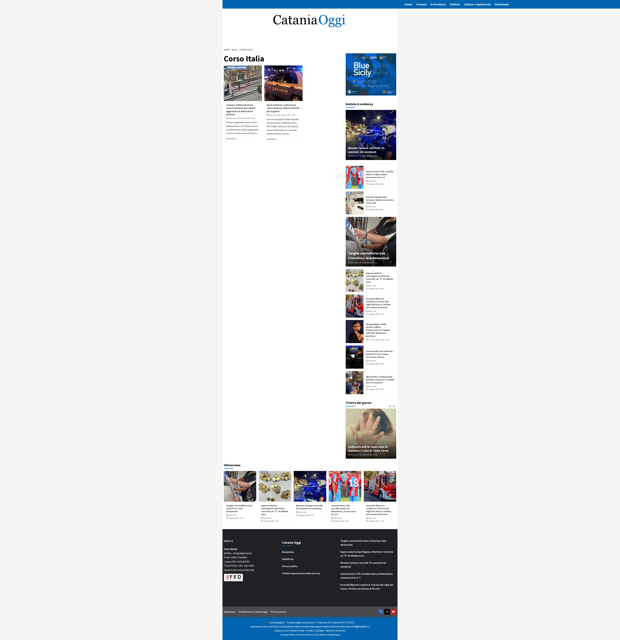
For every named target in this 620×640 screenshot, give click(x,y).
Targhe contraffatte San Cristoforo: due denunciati (368, 255)
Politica (455, 4)
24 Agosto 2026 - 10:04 (375, 289)
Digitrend (359, 626)
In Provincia (438, 4)
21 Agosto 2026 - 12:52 (375, 389)
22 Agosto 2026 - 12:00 (375, 364)
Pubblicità (288, 559)
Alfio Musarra (357, 455)
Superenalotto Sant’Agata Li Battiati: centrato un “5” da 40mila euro (379, 277)
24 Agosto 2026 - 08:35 (375, 184)
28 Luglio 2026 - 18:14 (373, 455)
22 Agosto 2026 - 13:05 (381, 340)
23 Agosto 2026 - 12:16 (375, 314)
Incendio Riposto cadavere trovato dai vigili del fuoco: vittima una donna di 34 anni (378, 303)
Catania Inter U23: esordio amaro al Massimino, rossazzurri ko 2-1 (380, 174)
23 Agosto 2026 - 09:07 (375, 209)
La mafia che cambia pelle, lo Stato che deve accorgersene (373, 448)
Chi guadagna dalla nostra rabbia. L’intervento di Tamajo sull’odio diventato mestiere (378, 330)
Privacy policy (290, 566)
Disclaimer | (322, 634)
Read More (231, 138)
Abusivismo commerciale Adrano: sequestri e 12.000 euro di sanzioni (380, 379)
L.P (369, 340)
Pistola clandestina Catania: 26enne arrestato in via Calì (380, 200)
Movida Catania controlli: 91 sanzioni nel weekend (366, 150)
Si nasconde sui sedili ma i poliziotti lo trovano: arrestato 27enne (379, 354)
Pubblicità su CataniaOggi (253, 611)
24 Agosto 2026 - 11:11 (369, 262)
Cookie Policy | (288, 634)
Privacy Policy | (306, 634)
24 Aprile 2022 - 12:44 (287, 115)
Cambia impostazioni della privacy (301, 573)
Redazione (502, 4)
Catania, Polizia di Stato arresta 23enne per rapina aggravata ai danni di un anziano (240, 109)
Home (408, 4)
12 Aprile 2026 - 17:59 (247, 118)
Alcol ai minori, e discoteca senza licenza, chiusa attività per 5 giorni (283, 108)
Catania (421, 4)
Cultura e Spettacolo (477, 4)
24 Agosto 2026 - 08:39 (369, 156)
